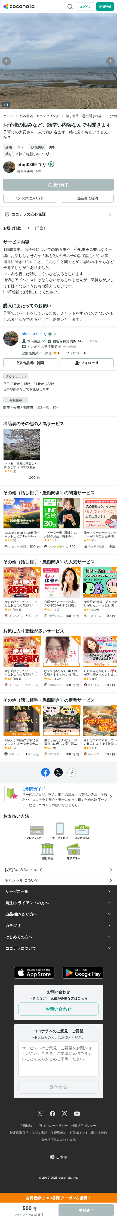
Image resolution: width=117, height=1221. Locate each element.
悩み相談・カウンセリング (39, 115)
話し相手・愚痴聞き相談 (84, 115)
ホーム (8, 115)
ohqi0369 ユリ (34, 333)
